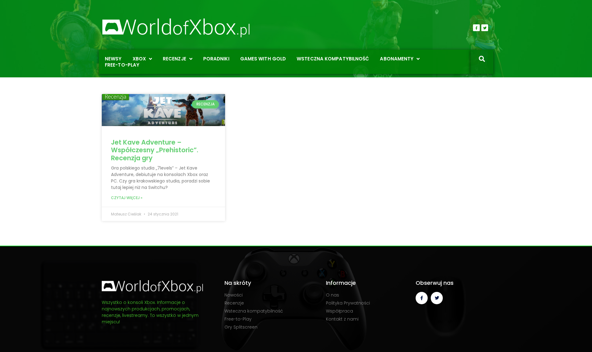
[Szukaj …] (482, 59)
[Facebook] (476, 27)
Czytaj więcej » (126, 197)
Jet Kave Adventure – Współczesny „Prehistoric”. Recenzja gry (154, 150)
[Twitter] (484, 27)
